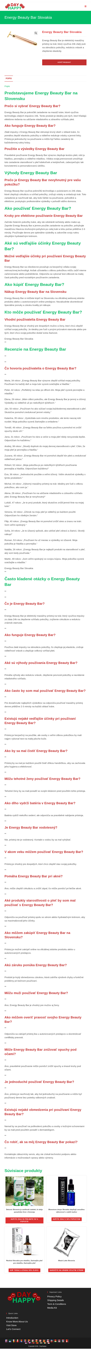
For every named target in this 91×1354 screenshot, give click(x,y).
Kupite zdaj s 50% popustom (66, 1219)
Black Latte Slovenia (66, 1260)
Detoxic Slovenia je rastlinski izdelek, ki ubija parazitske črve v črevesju (24, 1211)
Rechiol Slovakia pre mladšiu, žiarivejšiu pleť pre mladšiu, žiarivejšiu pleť (24, 1262)
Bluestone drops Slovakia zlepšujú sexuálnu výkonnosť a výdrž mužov (66, 1211)
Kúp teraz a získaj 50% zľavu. (24, 1270)
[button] (36, 33)
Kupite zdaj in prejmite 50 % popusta (24, 1220)
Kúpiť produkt (64, 62)
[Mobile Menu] (85, 6)
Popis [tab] (9, 78)
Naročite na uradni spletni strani (66, 1270)
